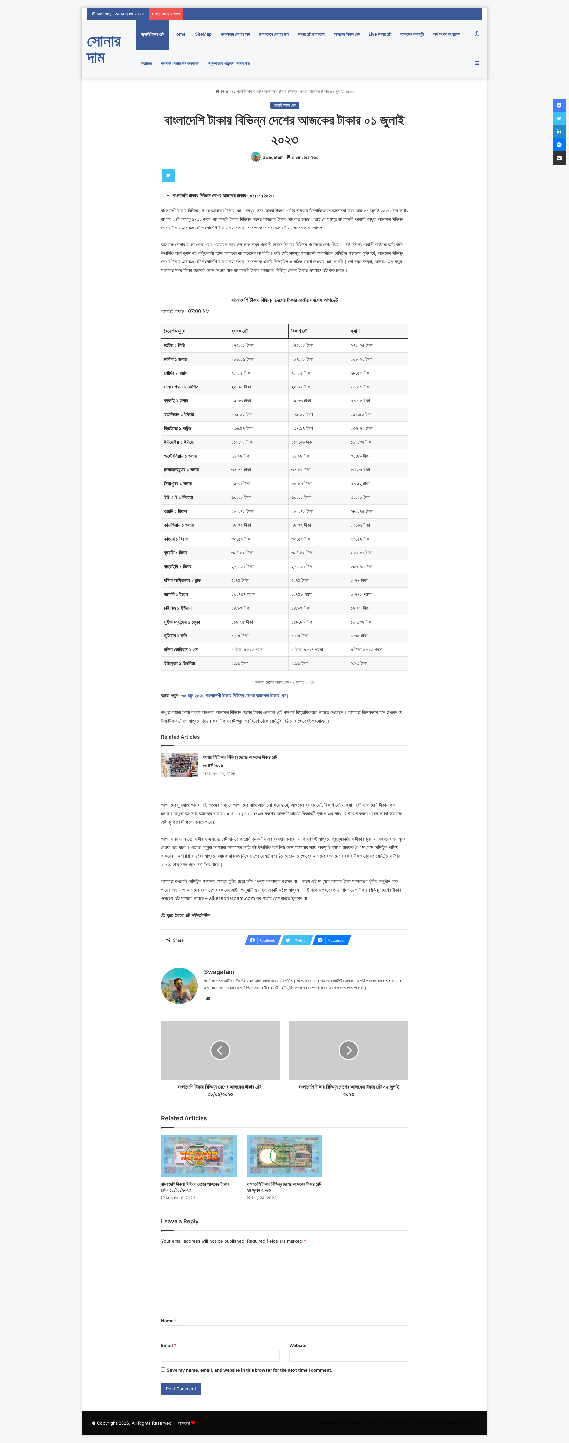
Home (179, 34)
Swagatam (273, 157)
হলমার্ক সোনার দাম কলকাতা (180, 63)
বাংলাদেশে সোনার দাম (274, 34)
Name (169, 1320)
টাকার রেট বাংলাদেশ (311, 34)
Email (168, 1345)
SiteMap (203, 34)
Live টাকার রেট (380, 34)
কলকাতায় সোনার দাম (235, 34)
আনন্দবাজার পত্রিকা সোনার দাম (229, 63)
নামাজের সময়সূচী (412, 34)
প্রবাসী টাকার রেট (152, 34)
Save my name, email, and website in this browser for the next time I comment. (249, 1370)
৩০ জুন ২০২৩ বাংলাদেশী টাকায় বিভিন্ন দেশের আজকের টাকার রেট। (235, 695)
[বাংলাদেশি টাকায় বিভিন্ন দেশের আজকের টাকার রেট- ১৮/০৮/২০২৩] (199, 1156)
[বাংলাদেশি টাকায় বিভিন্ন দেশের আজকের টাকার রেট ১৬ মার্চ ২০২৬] (179, 765)
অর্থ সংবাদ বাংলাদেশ (446, 34)
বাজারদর (146, 63)
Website (298, 1345)
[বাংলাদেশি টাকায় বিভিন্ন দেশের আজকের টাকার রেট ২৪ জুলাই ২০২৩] (284, 1156)
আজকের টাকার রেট (347, 34)
